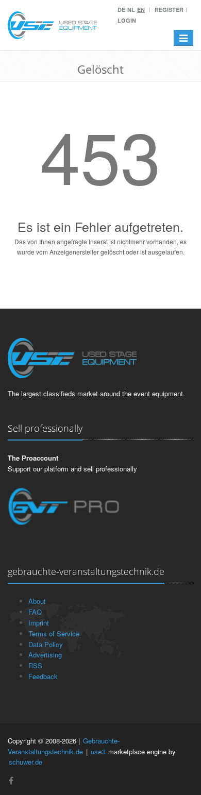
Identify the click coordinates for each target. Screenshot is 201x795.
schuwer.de (25, 762)
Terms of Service (53, 633)
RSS (35, 665)
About (37, 601)
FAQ (35, 612)
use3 (98, 751)
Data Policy (45, 644)
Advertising (45, 654)
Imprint (38, 623)
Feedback (43, 676)
